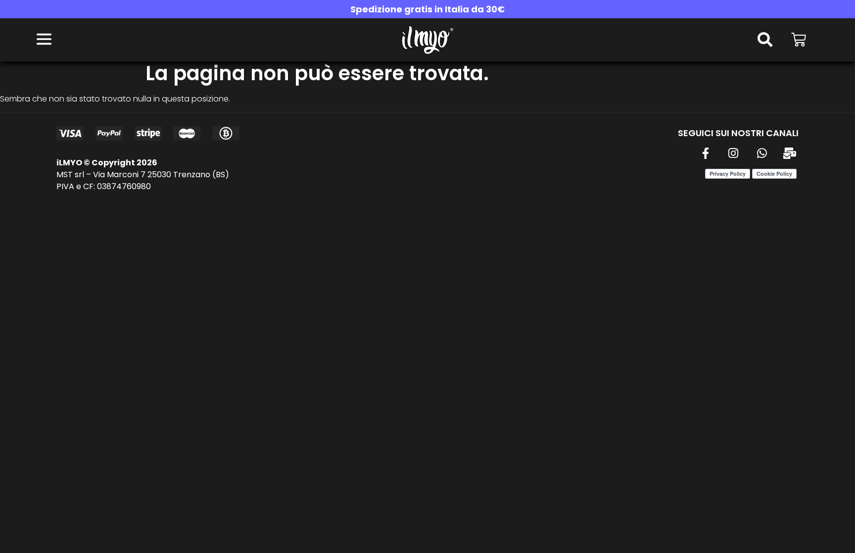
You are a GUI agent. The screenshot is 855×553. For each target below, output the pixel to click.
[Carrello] (798, 39)
